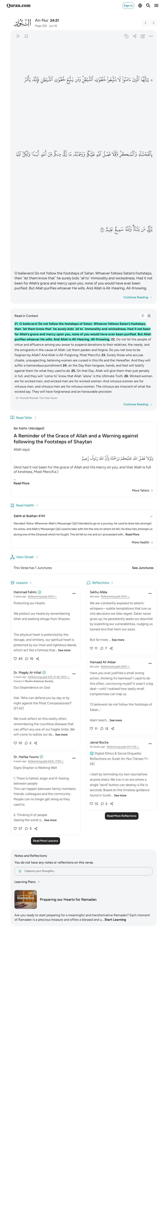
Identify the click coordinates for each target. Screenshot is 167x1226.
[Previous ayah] (145, 23)
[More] (151, 36)
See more (64, 650)
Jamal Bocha (99, 742)
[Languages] (140, 5)
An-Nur (41, 20)
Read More (22, 483)
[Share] (134, 36)
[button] (147, 79)
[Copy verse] (126, 36)
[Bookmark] (26, 36)
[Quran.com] (19, 5)
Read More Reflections (121, 816)
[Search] (148, 5)
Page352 (41, 26)
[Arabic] (143, 316)
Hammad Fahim (25, 592)
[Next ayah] (153, 23)
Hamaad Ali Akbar (103, 662)
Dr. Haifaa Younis (26, 757)
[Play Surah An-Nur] (18, 36)
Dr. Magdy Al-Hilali (27, 672)
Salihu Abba (98, 592)
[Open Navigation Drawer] (156, 5)
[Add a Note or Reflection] (142, 36)
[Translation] (149, 316)
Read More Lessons (45, 841)
